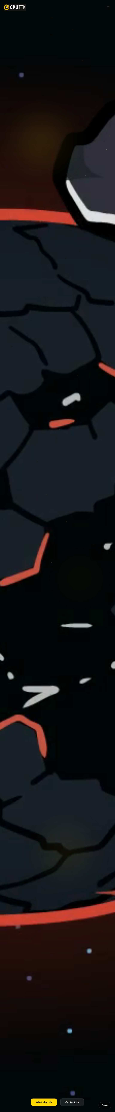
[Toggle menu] (108, 7)
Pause (105, 1105)
